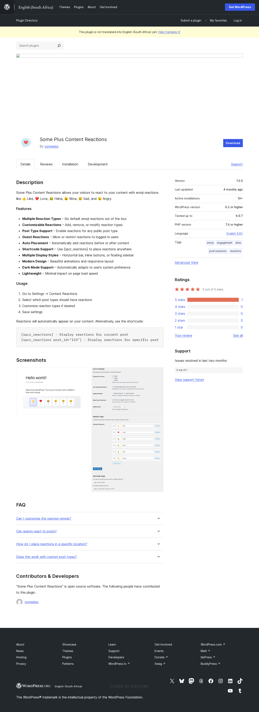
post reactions (218, 251)
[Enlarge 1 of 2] (83, 373)
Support (237, 164)
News (20, 651)
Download (233, 143)
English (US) (235, 233)
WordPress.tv (119, 663)
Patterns (68, 663)
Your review (183, 335)
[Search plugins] (59, 46)
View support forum (189, 380)
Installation (70, 164)
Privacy (21, 663)
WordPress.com (213, 644)
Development (98, 164)
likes (238, 242)
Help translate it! (169, 32)
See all (238, 335)
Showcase (69, 644)
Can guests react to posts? (36, 531)
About (20, 644)
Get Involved (163, 644)
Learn (112, 644)
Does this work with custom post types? (46, 557)
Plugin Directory (27, 20)
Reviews (46, 164)
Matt (205, 651)
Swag (160, 663)
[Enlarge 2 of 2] (158, 373)
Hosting (21, 657)
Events (159, 651)
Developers (116, 657)
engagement (224, 242)
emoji (210, 242)
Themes (67, 651)
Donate (161, 657)
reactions (235, 251)
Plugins (67, 657)
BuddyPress (210, 663)
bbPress (208, 657)
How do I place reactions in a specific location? (51, 544)
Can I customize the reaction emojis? (43, 518)
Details (25, 164)
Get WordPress (240, 7)
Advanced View (186, 262)
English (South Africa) (68, 686)
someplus (51, 146)
